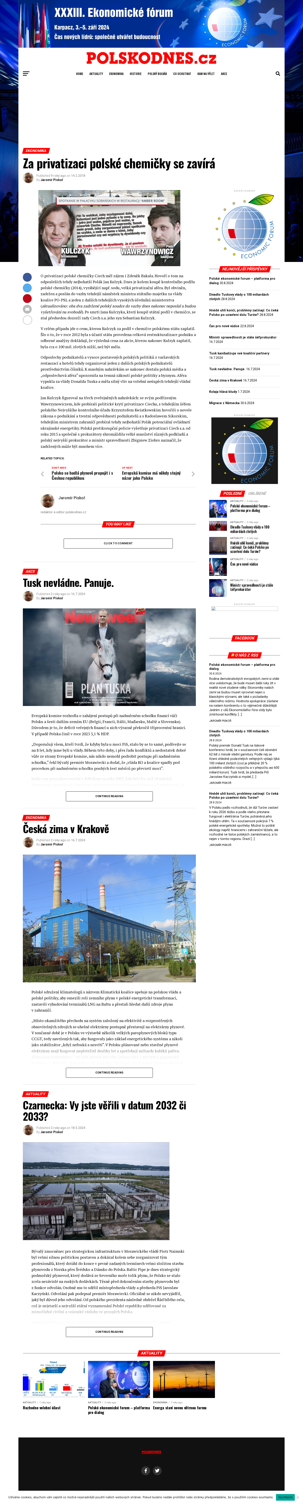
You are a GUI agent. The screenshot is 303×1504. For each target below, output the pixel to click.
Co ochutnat (182, 73)
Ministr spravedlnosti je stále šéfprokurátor (243, 337)
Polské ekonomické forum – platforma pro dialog (242, 667)
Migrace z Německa (224, 403)
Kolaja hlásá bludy (223, 392)
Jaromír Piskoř (52, 180)
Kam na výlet (206, 73)
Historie (136, 73)
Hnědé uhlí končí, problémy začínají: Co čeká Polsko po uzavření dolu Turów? (243, 796)
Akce (224, 73)
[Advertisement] (151, 115)
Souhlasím (285, 1497)
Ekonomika (116, 73)
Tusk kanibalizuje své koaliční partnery (239, 353)
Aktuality (96, 73)
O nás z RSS (247, 655)
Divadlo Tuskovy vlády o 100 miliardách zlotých (239, 733)
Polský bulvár (157, 73)
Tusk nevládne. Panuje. (227, 369)
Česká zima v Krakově (225, 380)
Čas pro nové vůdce (224, 326)
